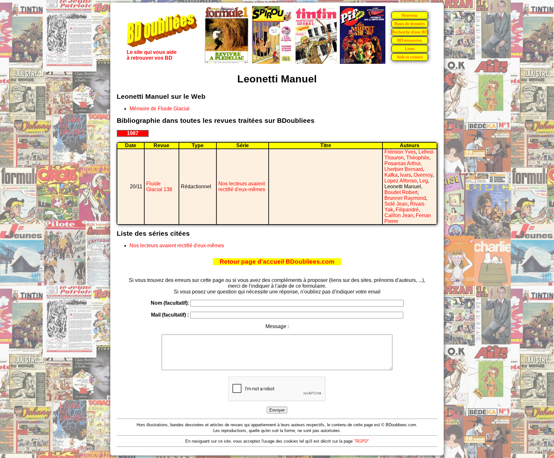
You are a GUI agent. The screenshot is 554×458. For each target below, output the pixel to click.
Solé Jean (395, 204)
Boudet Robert (400, 192)
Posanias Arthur (402, 163)
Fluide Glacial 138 (159, 186)
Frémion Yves (400, 152)
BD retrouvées (409, 40)
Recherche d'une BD (409, 32)
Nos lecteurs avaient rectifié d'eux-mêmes (241, 186)
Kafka (391, 175)
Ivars (405, 175)
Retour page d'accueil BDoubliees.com (277, 261)
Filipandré (407, 209)
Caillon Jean (398, 215)
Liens (410, 48)
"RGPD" (361, 441)
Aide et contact (410, 57)
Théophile (417, 157)
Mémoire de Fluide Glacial (159, 108)
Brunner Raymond (405, 198)
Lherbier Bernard (403, 169)
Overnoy (423, 175)
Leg (423, 180)
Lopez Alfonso (400, 180)
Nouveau (409, 15)
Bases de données (409, 23)
